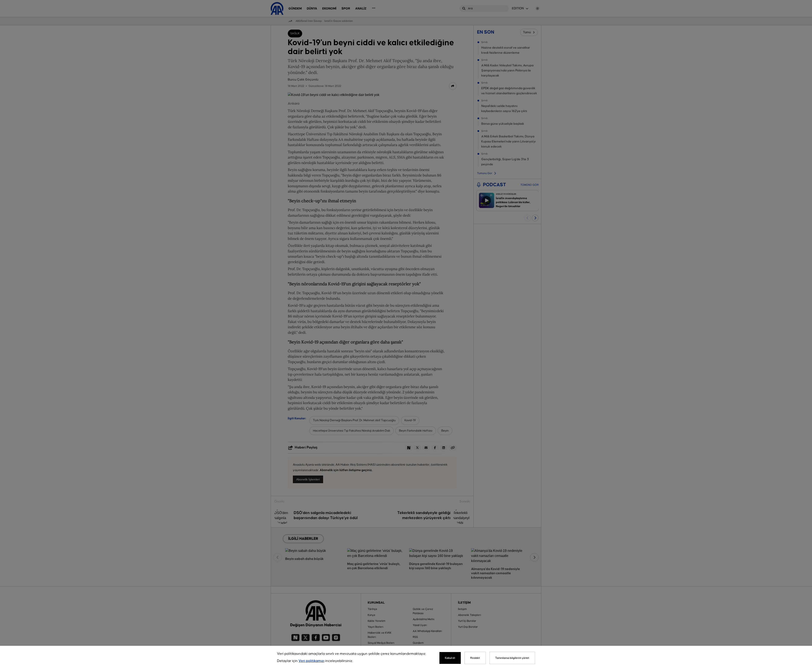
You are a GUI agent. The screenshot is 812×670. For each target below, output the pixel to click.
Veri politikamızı (311, 661)
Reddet (475, 657)
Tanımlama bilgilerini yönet (512, 657)
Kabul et (450, 657)
